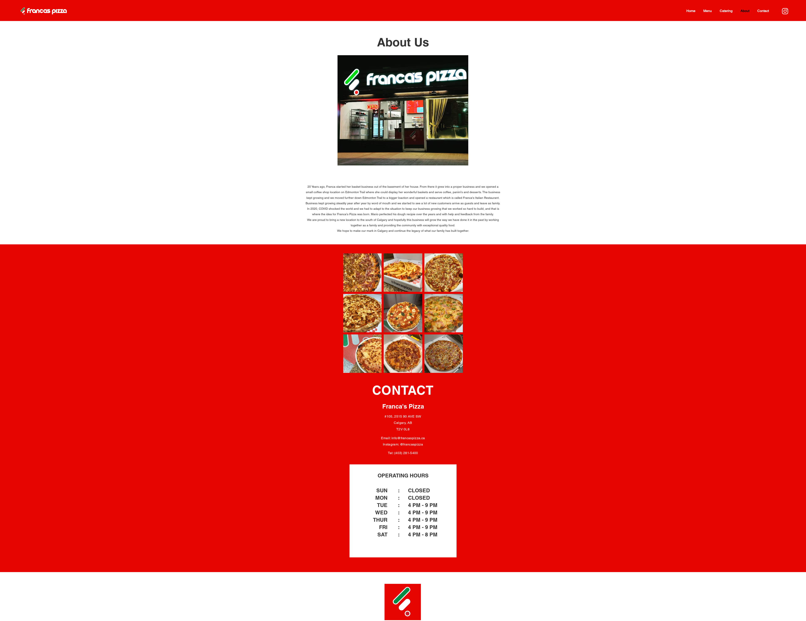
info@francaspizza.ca (408, 438)
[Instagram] (785, 11)
